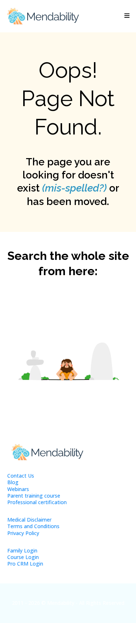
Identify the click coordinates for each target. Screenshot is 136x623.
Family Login (22, 550)
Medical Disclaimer (29, 519)
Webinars (18, 489)
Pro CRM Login (25, 563)
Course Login (23, 557)
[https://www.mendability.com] (43, 16)
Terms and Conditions (33, 526)
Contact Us (20, 475)
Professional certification (37, 502)
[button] (125, 16)
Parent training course (33, 495)
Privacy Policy (23, 533)
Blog (12, 482)
